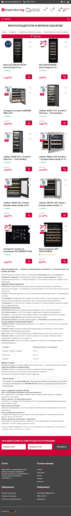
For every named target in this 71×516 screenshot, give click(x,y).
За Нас (39, 475)
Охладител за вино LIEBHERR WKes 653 (17, 111)
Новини (39, 478)
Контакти (40, 482)
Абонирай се (62, 447)
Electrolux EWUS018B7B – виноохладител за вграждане (15, 66)
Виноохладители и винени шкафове (56, 32)
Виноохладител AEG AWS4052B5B (48, 250)
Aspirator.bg (24, 277)
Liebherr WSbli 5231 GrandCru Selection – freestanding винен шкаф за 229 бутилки (17, 158)
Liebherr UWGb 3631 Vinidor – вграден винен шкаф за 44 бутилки (17, 204)
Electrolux (36, 365)
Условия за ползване (9, 496)
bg (64, 2)
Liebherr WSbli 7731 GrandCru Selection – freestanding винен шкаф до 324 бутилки (52, 111)
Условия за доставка (9, 493)
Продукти (12, 32)
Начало (4, 32)
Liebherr (20, 365)
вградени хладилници (53, 383)
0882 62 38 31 (31, 2)
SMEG (26, 365)
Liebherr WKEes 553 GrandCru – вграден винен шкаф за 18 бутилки (52, 158)
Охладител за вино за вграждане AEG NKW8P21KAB (17, 250)
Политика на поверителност (11, 499)
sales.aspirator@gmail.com (13, 2)
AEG (30, 365)
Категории (40, 472)
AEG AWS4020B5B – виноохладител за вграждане (48, 66)
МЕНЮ (8, 19)
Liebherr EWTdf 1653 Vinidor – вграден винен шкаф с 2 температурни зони (53, 204)
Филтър (37, 36)
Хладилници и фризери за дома (30, 32)
